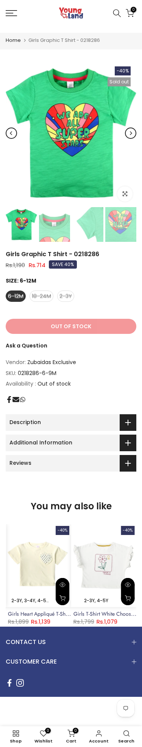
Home (13, 40)
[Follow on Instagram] (20, 683)
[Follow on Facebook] (9, 683)
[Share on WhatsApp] (22, 399)
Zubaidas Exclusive (51, 362)
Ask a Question (26, 345)
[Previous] (11, 133)
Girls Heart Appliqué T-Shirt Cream (47, 614)
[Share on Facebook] (9, 399)
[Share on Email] (15, 399)
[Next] (130, 133)
